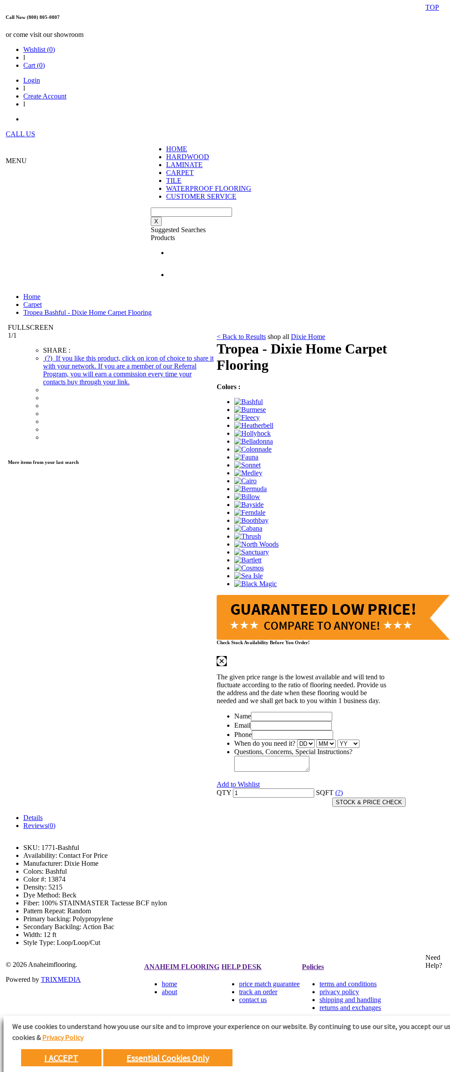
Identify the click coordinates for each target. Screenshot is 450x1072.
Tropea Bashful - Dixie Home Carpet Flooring (87, 312)
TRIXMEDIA (61, 979)
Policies (313, 966)
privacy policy (339, 991)
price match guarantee (269, 984)
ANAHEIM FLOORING (181, 966)
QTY (224, 792)
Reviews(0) (39, 825)
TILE (173, 180)
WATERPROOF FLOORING (208, 188)
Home (31, 296)
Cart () (34, 65)
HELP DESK (241, 966)
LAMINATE (184, 164)
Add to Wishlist (238, 784)
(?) (128, 370)
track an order (258, 991)
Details (33, 817)
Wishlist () (39, 49)
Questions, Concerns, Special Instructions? (293, 751)
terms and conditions (348, 984)
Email (242, 725)
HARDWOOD (187, 156)
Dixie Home (308, 336)
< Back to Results (241, 336)
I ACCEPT (61, 1057)
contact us (253, 999)
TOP (432, 7)
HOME (176, 149)
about (169, 991)
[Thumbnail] (248, 401)
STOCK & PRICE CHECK (369, 802)
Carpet (32, 304)
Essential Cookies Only (168, 1057)
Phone (243, 734)
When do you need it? (264, 743)
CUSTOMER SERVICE (201, 196)
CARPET (180, 172)
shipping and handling (350, 999)
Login (31, 80)
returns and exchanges (350, 1007)
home (169, 984)
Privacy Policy (62, 1037)
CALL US (20, 134)
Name (242, 716)
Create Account (44, 96)
